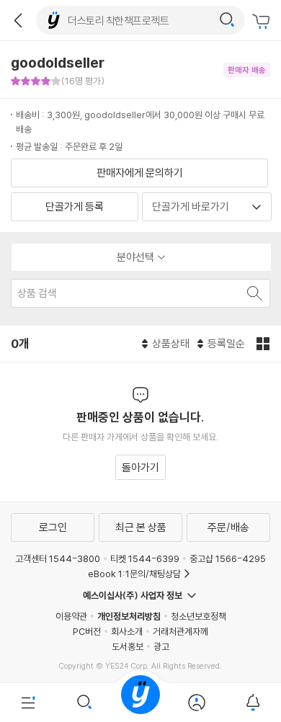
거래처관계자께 (180, 631)
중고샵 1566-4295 (227, 558)
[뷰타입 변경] (265, 344)
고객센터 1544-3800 (57, 558)
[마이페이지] (196, 702)
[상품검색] (84, 702)
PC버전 (87, 631)
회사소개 (127, 631)
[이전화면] (18, 20)
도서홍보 (127, 646)
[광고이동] (227, 20)
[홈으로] (140, 702)
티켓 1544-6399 (144, 558)
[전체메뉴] (28, 702)
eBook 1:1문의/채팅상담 (134, 573)
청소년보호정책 (198, 616)
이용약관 (71, 616)
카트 (263, 21)
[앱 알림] (253, 702)
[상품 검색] (253, 293)
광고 (161, 646)
